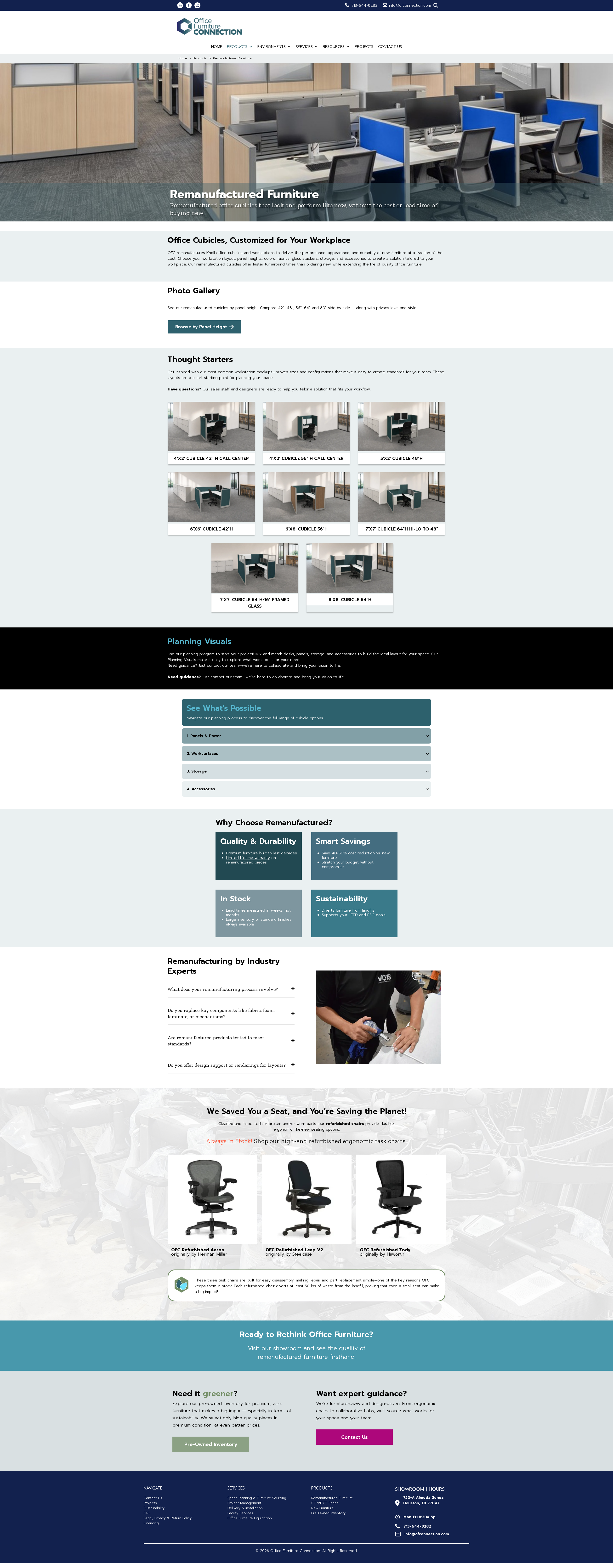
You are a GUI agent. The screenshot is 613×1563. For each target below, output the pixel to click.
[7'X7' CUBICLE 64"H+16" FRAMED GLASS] (254, 568)
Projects (364, 47)
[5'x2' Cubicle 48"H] (401, 427)
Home (216, 47)
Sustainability (154, 1508)
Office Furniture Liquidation (249, 1518)
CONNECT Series (324, 1503)
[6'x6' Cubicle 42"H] (211, 498)
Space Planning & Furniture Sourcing (256, 1498)
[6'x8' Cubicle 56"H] (306, 498)
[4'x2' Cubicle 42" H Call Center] (211, 427)
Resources (334, 47)
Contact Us (390, 47)
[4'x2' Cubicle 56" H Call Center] (306, 427)
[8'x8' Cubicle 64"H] (349, 568)
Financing (151, 1523)
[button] (435, 5)
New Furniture (322, 1508)
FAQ (147, 1513)
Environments (271, 47)
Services (304, 47)
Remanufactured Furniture (332, 1498)
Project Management (244, 1503)
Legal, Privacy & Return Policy (168, 1518)
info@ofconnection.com (410, 5)
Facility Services (240, 1513)
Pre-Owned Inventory (328, 1513)
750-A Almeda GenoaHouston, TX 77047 (423, 1500)
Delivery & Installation (245, 1508)
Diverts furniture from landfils (348, 910)
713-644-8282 (365, 5)
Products (237, 47)
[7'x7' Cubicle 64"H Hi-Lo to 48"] (401, 498)
